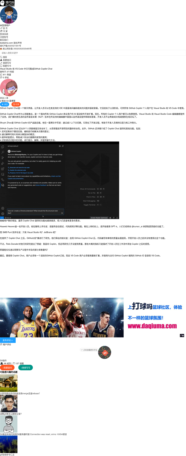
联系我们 (4, 39)
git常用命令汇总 (7, 454)
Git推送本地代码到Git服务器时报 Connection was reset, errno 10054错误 (33, 434)
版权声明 (18, 42)
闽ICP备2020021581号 (10, 45)
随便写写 (5, 62)
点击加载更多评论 (89, 350)
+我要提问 (7, 367)
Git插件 (3, 360)
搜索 (3, 57)
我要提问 (5, 59)
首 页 (4, 28)
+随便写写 (25, 367)
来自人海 (4, 97)
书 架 (4, 31)
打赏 (16, 104)
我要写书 (5, 65)
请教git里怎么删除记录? (11, 413)
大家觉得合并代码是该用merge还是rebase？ (20, 393)
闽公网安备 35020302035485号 (17, 48)
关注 (4, 104)
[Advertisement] (93, 277)
